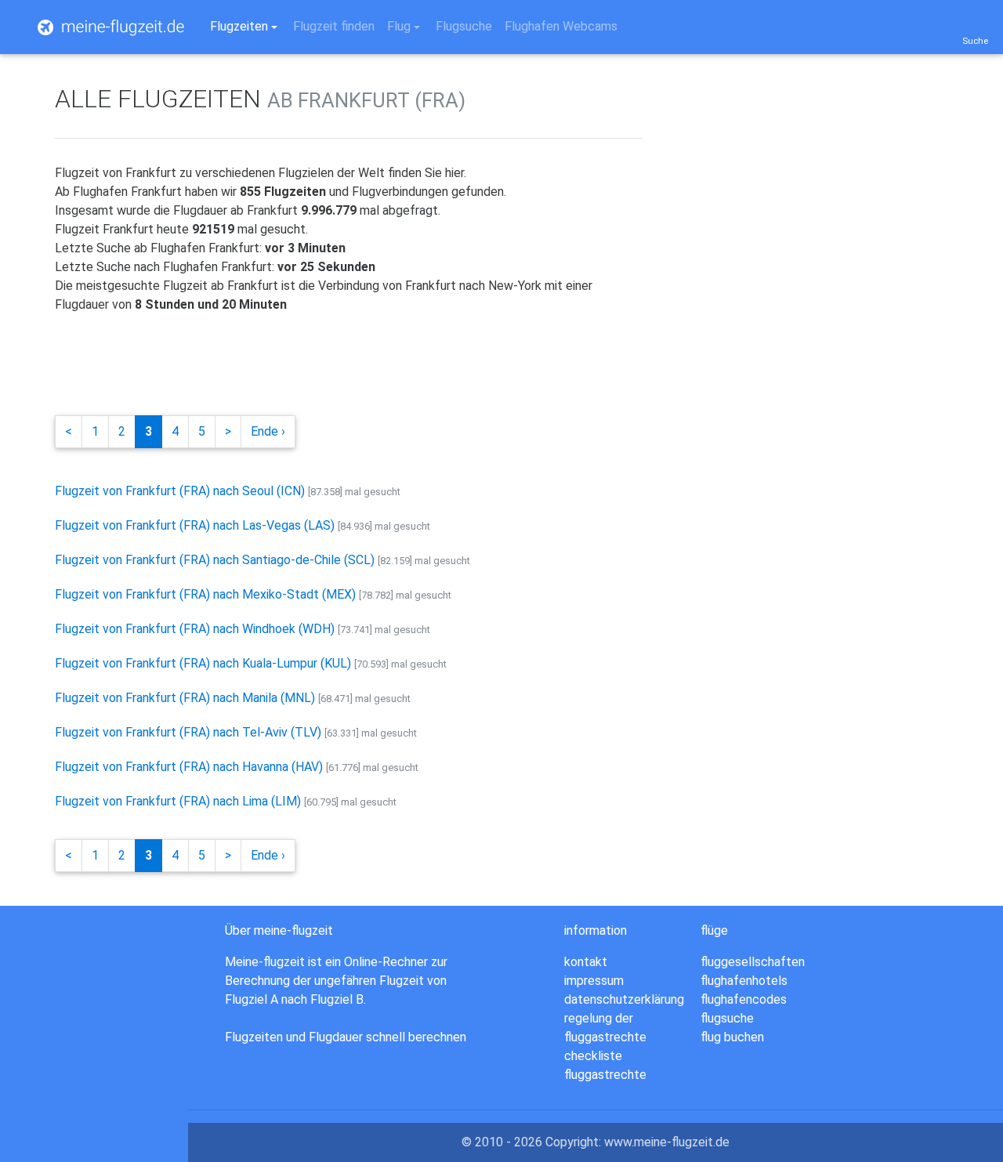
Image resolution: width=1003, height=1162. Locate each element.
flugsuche (727, 1018)
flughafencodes (744, 999)
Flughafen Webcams (561, 26)
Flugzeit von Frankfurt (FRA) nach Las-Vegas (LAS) (195, 525)
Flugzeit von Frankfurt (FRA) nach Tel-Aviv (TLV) (188, 732)
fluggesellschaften (753, 961)
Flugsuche (464, 26)
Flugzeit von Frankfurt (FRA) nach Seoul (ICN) (180, 490)
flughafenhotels (744, 980)
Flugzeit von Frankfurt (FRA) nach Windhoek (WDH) (195, 628)
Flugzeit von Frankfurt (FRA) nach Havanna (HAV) (189, 766)
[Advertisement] (340, 362)
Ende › (268, 431)
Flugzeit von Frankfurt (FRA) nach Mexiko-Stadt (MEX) (205, 594)
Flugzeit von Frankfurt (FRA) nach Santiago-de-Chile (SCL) (215, 559)
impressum (594, 980)
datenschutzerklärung (624, 999)
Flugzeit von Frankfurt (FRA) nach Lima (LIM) (178, 801)
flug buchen (732, 1037)
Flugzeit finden (334, 26)
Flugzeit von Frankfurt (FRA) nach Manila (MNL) (185, 697)
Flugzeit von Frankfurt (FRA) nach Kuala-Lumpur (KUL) (203, 663)
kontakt (585, 961)
